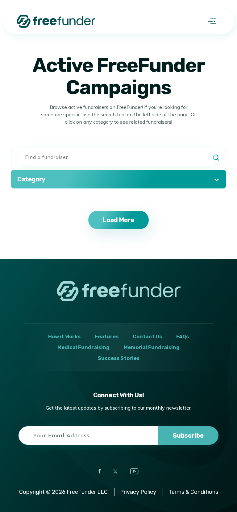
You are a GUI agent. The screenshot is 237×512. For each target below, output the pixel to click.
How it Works (64, 337)
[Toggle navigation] (212, 21)
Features (106, 337)
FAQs (182, 337)
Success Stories (118, 358)
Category (31, 179)
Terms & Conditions (193, 492)
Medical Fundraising (83, 347)
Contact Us (147, 337)
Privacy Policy (138, 492)
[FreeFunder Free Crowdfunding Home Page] (56, 21)
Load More (118, 220)
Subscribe (188, 435)
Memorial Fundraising (152, 347)
